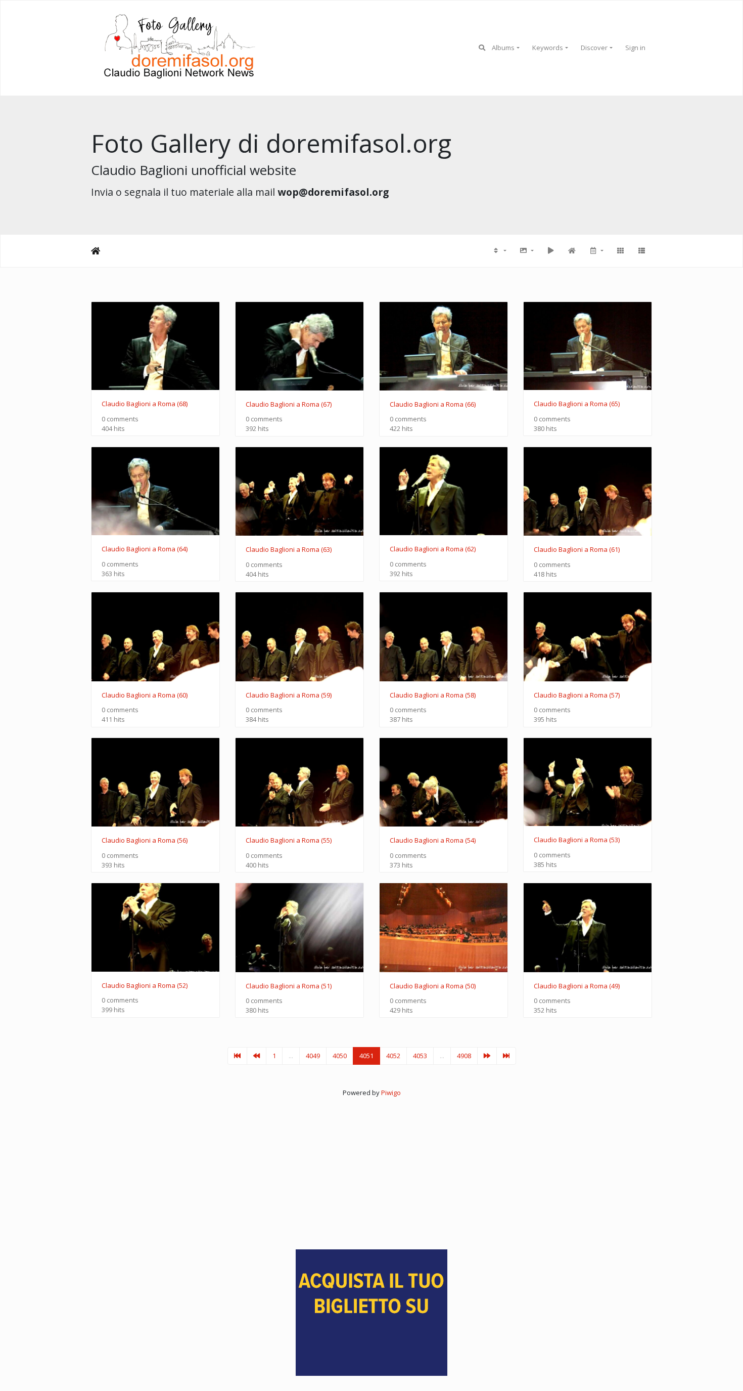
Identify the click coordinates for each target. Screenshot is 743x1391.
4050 (340, 1055)
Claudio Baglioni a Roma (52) (145, 986)
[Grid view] (620, 251)
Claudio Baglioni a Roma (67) (289, 405)
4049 (313, 1055)
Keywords (547, 47)
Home (95, 251)
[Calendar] (596, 251)
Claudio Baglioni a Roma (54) (433, 841)
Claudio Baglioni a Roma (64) (145, 549)
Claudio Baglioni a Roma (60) (145, 695)
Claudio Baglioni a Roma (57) (577, 695)
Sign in (635, 47)
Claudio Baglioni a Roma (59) (289, 695)
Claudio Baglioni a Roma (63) (289, 550)
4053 (420, 1055)
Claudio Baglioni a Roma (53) (577, 840)
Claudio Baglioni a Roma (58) (433, 695)
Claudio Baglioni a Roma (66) (433, 405)
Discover (594, 47)
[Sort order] (499, 251)
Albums (503, 47)
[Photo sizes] (526, 251)
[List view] (641, 251)
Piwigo (391, 1092)
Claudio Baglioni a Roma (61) (577, 550)
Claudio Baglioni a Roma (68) (145, 404)
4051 (366, 1055)
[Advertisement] (371, 1168)
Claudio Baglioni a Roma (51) (289, 986)
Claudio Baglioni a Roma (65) (577, 404)
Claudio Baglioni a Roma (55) (289, 841)
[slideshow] (550, 251)
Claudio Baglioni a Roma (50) (433, 986)
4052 (393, 1055)
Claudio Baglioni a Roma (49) (577, 986)
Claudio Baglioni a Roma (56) (145, 841)
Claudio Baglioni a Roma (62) (433, 549)
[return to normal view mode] (571, 251)
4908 (464, 1055)
